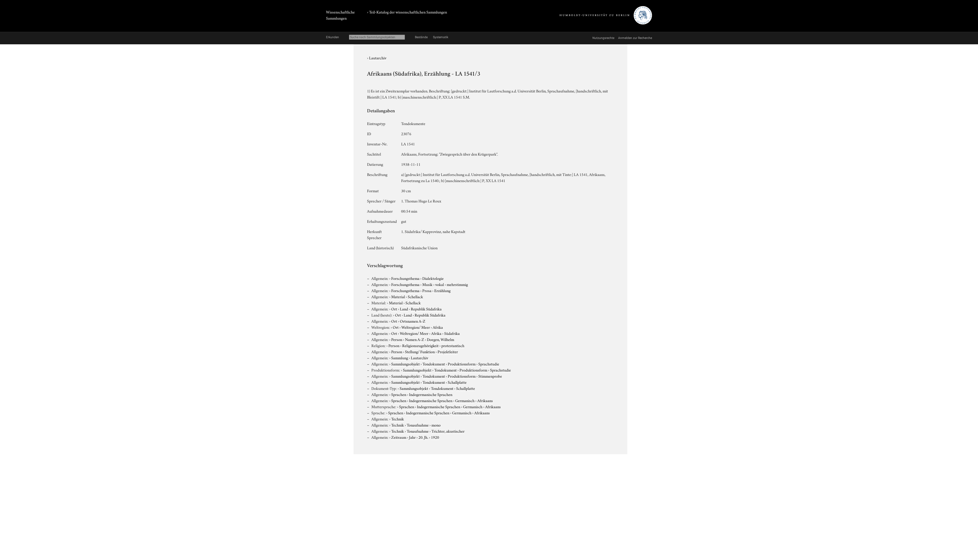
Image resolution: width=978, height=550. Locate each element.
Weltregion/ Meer (415, 327)
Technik (397, 418)
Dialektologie (433, 278)
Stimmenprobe (490, 376)
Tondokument (434, 363)
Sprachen (398, 394)
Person (396, 339)
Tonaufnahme (418, 425)
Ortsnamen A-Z (412, 321)
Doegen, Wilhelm (440, 339)
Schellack (415, 296)
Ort (394, 308)
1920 (435, 437)
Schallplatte (457, 382)
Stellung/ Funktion (420, 351)
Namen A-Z (414, 339)
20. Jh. (423, 437)
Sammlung (399, 357)
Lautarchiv (377, 57)
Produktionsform (462, 363)
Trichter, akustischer (448, 431)
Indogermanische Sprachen (430, 394)
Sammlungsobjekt (405, 363)
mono (436, 425)
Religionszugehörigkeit (420, 345)
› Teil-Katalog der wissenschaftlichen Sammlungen (407, 12)
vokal (439, 284)
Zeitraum (398, 437)
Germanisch (464, 400)
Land (404, 308)
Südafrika (452, 333)
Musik (427, 284)
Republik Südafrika (426, 308)
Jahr (412, 437)
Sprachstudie (488, 363)
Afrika (438, 327)
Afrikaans (485, 400)
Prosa (426, 290)
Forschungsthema (405, 278)
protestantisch (452, 345)
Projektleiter (448, 351)
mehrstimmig (457, 284)
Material (398, 296)
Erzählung (442, 290)
